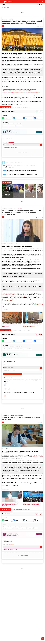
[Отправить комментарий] (41, 145)
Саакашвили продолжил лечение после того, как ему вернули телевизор (19, 89)
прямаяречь (21, 415)
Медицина (11, 348)
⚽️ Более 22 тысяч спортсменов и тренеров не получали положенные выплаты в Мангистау (21, 174)
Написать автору (40, 26)
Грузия (5, 125)
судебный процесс (19, 348)
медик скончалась (9, 300)
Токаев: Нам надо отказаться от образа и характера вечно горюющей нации (32, 503)
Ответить (6, 394)
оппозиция (19, 125)
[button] (40, 4)
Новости (7, 7)
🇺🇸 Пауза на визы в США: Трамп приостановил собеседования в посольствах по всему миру (21, 170)
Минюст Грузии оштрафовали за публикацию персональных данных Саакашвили (21, 92)
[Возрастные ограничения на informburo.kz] (38, 2)
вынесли (13, 101)
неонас (12, 19)
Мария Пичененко (13, 208)
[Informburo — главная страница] (8, 2)
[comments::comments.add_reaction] (5, 385)
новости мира (11, 125)
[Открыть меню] (3, 2)
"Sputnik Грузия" (5, 61)
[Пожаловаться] (41, 388)
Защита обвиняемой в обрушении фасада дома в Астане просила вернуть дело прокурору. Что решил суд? (32, 325)
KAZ (42, 1)
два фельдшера (23, 296)
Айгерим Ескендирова (13, 415)
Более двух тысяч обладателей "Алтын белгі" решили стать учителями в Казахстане (10, 504)
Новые (33, 373)
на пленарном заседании (37, 456)
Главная (3, 7)
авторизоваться (11, 142)
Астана (5, 348)
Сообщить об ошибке (6, 107)
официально (20, 208)
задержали (14, 95)
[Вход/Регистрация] (40, 2)
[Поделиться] (42, 638)
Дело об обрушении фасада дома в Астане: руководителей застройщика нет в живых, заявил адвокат (11, 325)
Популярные (12, 373)
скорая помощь (28, 348)
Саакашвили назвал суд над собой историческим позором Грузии (18, 90)
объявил (18, 97)
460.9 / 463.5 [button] (6, 4)
